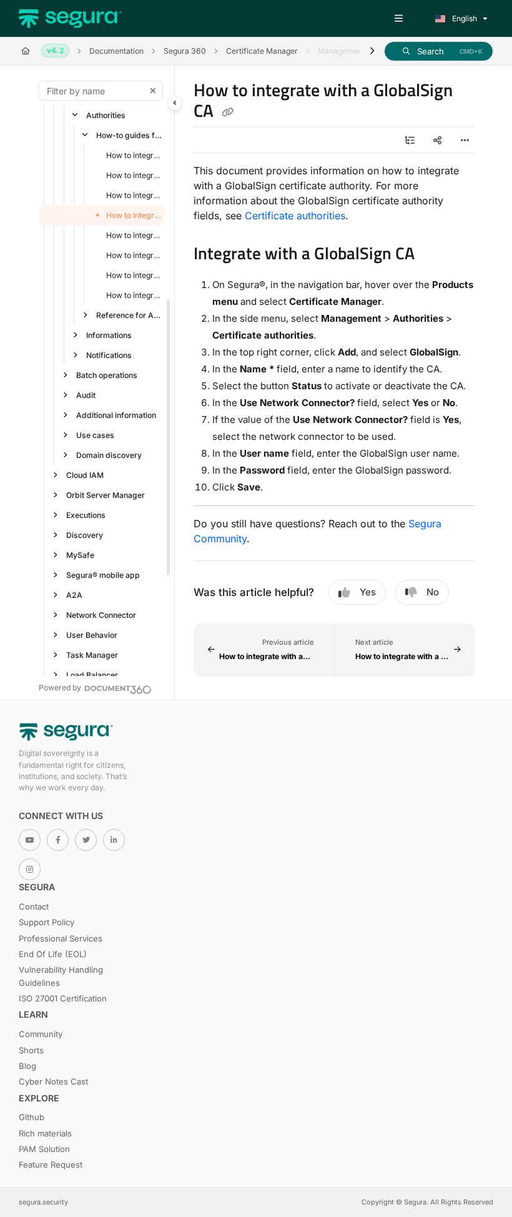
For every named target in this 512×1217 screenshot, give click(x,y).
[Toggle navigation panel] (174, 103)
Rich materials (45, 1133)
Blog (27, 1066)
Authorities (106, 115)
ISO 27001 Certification (63, 998)
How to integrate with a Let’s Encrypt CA (134, 255)
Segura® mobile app (103, 575)
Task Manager (92, 655)
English (463, 18)
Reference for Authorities (129, 315)
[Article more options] (465, 140)
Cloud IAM (85, 475)
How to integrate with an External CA (134, 195)
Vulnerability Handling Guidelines (61, 976)
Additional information (116, 415)
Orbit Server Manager (105, 495)
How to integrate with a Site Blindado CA (134, 295)
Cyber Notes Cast (53, 1081)
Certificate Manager (262, 51)
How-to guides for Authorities (129, 135)
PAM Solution (44, 1149)
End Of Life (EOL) (53, 954)
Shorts (31, 1050)
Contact (34, 907)
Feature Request (50, 1165)
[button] (438, 51)
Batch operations (106, 375)
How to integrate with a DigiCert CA (134, 155)
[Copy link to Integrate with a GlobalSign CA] (434, 256)
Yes (368, 592)
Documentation (116, 51)
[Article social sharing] (437, 140)
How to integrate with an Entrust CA (134, 175)
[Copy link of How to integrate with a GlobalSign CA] (227, 112)
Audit (86, 395)
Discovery (84, 535)
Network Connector (101, 615)
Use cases (95, 435)
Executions (86, 515)
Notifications (109, 355)
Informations (109, 335)
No (432, 592)
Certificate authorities (295, 215)
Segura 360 (185, 51)
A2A (74, 595)
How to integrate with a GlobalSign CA (134, 215)
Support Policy (46, 922)
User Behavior (91, 635)
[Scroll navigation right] (372, 51)
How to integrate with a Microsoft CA (134, 275)
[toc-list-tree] (410, 140)
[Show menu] (398, 19)
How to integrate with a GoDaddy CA (134, 235)
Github (31, 1117)
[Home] (70, 18)
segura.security (43, 1202)
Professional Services (60, 938)
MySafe (80, 555)
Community (40, 1034)
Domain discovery (109, 455)
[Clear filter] (153, 91)
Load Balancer (92, 675)
